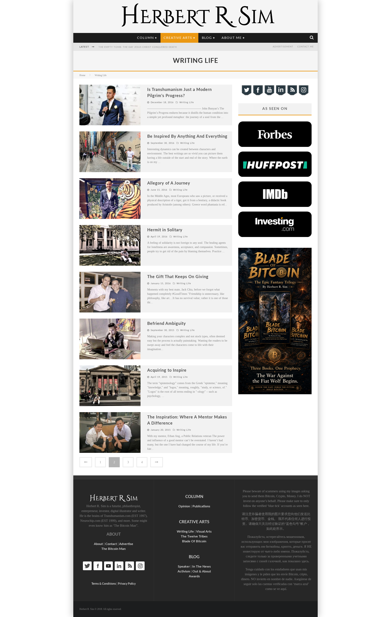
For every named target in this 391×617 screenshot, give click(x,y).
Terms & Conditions (103, 583)
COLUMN (194, 497)
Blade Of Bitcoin (194, 541)
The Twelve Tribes (194, 536)
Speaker (184, 566)
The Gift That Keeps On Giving (178, 277)
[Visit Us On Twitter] (246, 94)
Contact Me (305, 47)
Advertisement (283, 47)
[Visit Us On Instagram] (303, 94)
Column (145, 37)
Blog (207, 37)
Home (82, 75)
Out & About (201, 571)
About (98, 544)
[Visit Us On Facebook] (258, 94)
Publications (201, 506)
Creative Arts (178, 37)
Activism (184, 571)
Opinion (184, 506)
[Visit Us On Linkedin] (280, 94)
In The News (201, 566)
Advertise (126, 544)
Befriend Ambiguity (166, 324)
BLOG (194, 557)
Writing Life (186, 102)
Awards (194, 576)
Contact (111, 544)
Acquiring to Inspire (167, 370)
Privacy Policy (127, 583)
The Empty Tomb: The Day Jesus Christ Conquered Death (138, 47)
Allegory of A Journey (168, 183)
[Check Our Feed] (292, 94)
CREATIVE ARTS (194, 522)
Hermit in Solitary (164, 230)
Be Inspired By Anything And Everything (187, 136)
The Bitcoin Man (113, 548)
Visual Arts (204, 531)
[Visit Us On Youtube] (269, 94)
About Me (232, 37)
